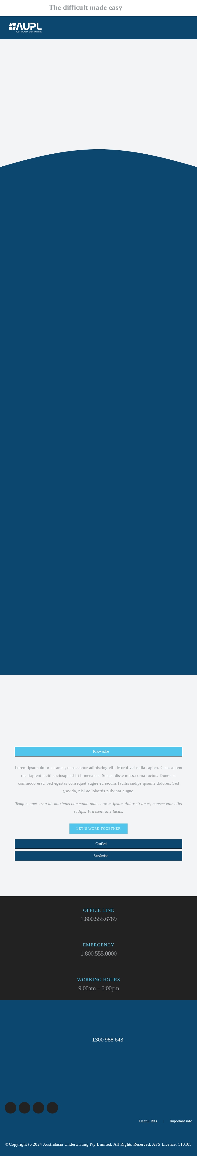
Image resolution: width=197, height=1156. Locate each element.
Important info (181, 1121)
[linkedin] (10, 1108)
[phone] (52, 1108)
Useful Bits (148, 1121)
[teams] (24, 1108)
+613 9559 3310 (138, 9)
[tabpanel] (99, 799)
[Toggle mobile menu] (188, 31)
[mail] (38, 1108)
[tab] (99, 752)
